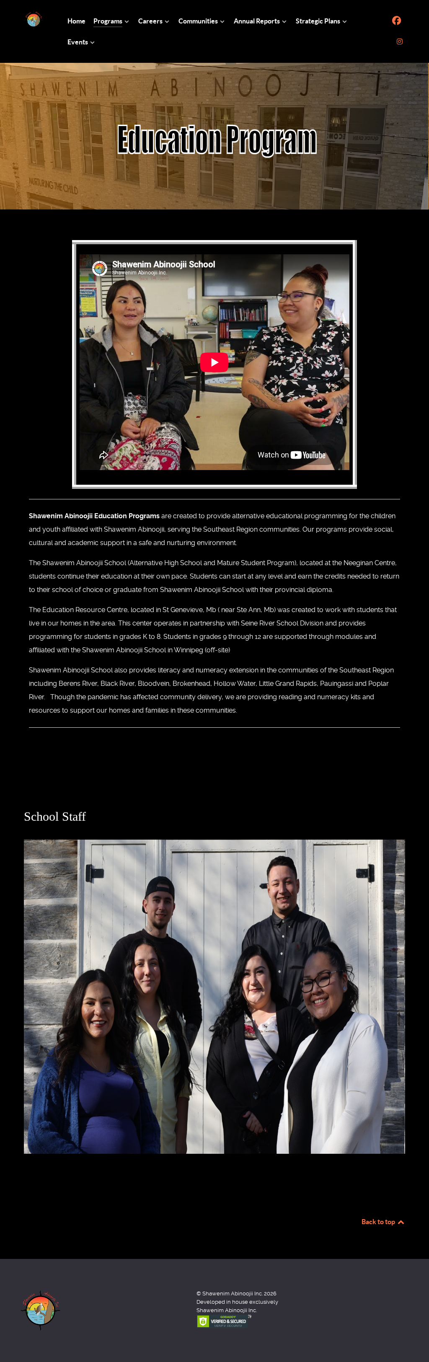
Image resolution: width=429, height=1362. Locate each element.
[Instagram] (399, 41)
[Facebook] (396, 21)
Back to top (379, 1221)
